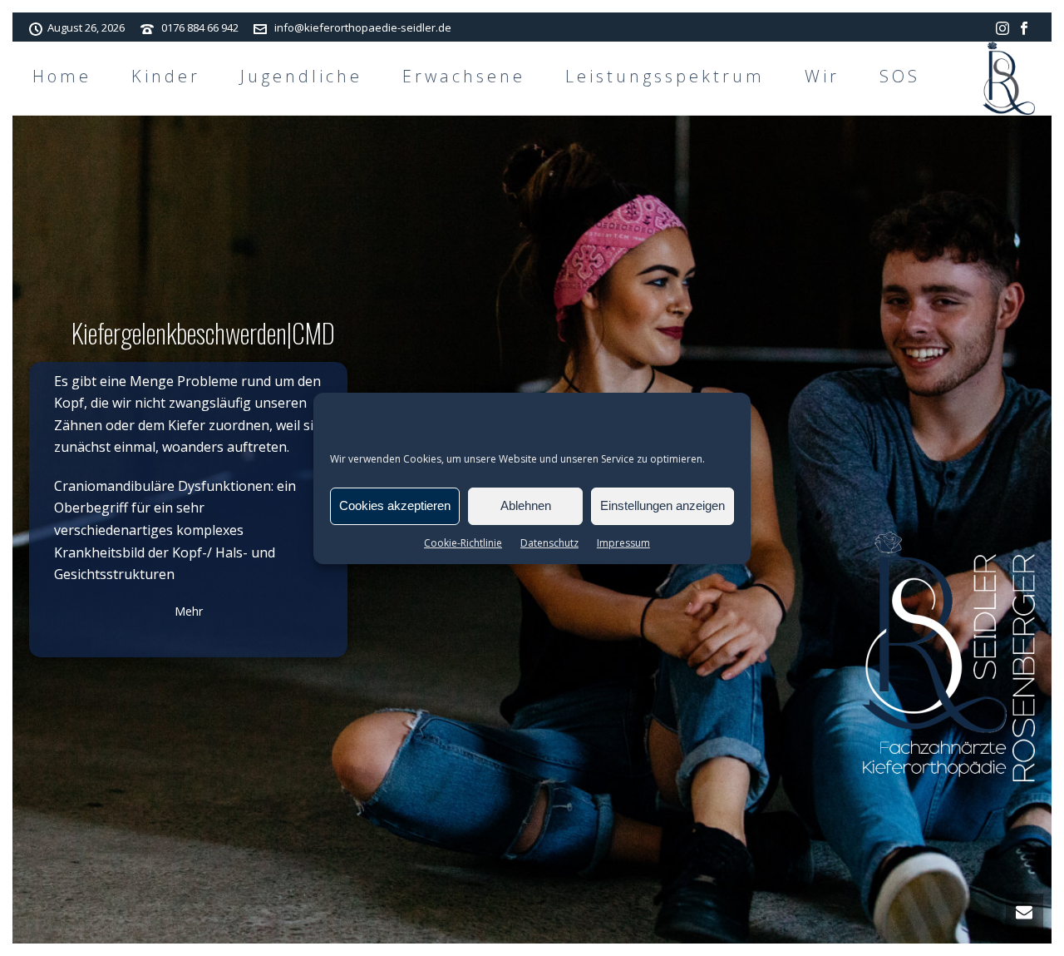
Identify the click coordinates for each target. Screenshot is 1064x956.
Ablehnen (525, 505)
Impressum (623, 543)
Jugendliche (301, 76)
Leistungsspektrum (665, 76)
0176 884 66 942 (200, 27)
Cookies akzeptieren (395, 505)
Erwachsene (463, 76)
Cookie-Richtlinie (463, 543)
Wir (822, 76)
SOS (899, 76)
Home (61, 76)
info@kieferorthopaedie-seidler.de (362, 27)
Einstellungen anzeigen (662, 505)
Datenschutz (549, 543)
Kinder (165, 76)
